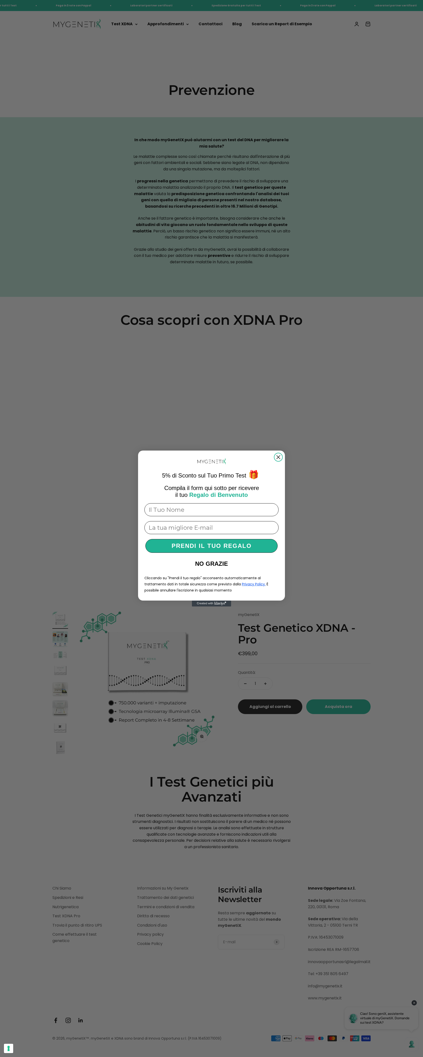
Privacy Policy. (254, 584)
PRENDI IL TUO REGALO (212, 545)
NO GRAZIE (211, 563)
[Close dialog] (278, 457)
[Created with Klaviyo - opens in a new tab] (211, 603)
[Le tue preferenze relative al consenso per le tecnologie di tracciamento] (8, 1048)
